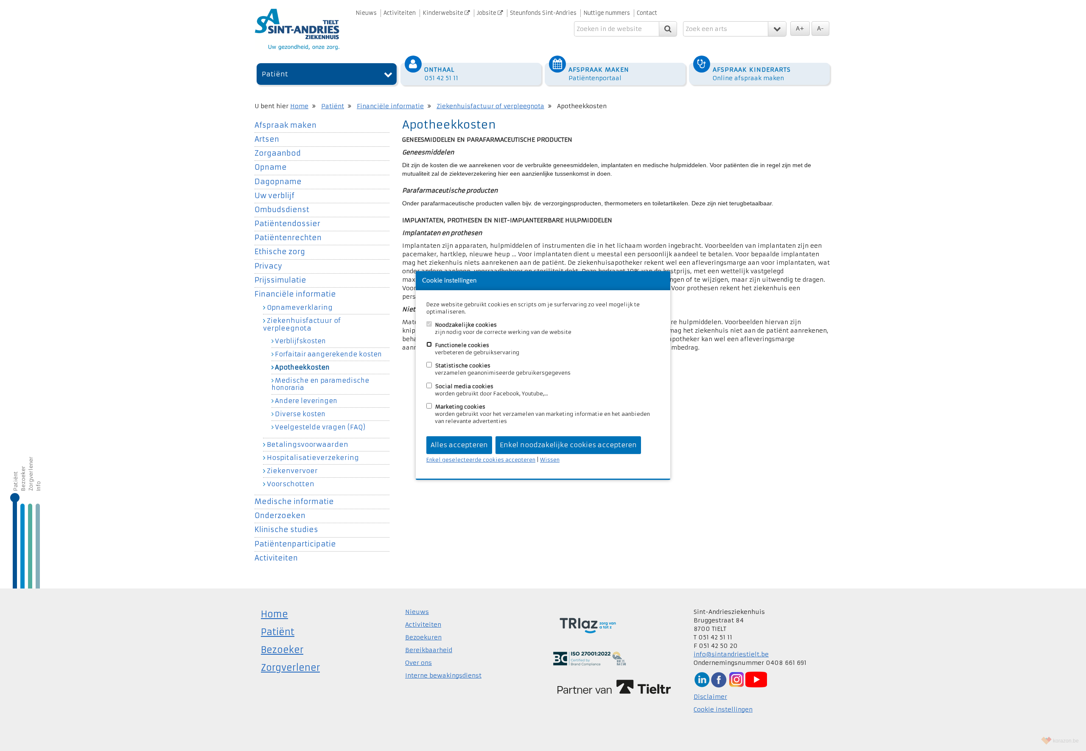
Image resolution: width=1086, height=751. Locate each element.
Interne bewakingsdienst (443, 675)
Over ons (418, 663)
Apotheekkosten (302, 367)
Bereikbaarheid (428, 650)
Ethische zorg (280, 251)
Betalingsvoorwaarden (307, 444)
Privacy (268, 266)
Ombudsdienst (282, 209)
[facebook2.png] (718, 679)
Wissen (550, 460)
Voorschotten (290, 484)
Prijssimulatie (280, 280)
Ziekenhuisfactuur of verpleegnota (490, 106)
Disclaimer (710, 697)
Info (38, 486)
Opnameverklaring (300, 307)
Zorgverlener (31, 474)
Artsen (267, 139)
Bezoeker (23, 478)
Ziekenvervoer (292, 471)
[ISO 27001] (589, 658)
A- (820, 28)
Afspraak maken (285, 125)
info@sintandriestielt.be (731, 654)
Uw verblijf (274, 195)
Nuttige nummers (606, 13)
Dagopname (278, 181)
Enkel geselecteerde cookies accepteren (480, 460)
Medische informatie (294, 501)
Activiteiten (399, 13)
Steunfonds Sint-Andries (543, 13)
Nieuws (366, 13)
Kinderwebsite (444, 13)
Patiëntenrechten (288, 237)
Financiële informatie (390, 106)
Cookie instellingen (723, 709)
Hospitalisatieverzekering (313, 458)
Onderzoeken (280, 515)
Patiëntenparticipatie (295, 544)
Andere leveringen (306, 401)
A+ (800, 28)
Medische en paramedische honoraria (320, 384)
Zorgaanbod (278, 153)
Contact (647, 13)
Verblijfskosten (300, 341)
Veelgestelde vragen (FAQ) (320, 427)
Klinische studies (286, 529)
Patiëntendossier (287, 223)
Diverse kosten (300, 414)
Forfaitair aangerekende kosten (328, 354)
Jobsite (487, 13)
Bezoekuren (423, 637)
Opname (271, 167)
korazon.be (1066, 741)
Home (299, 106)
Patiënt (275, 74)
